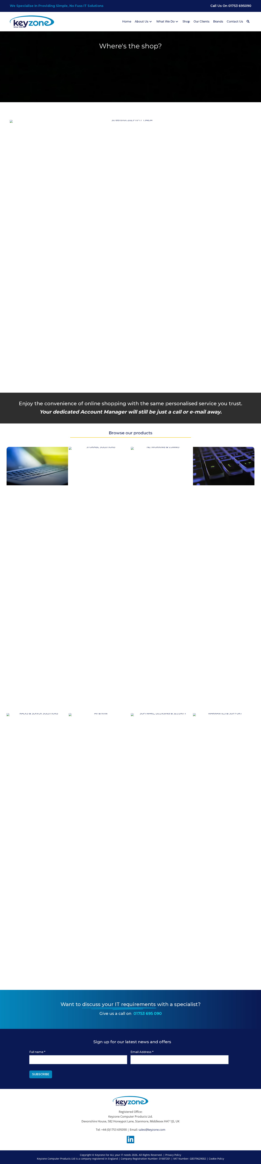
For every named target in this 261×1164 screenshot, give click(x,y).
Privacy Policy (173, 1155)
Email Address (141, 1052)
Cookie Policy (216, 1158)
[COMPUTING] (37, 466)
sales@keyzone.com (151, 1130)
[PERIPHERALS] (223, 466)
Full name (37, 1052)
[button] (150, 22)
